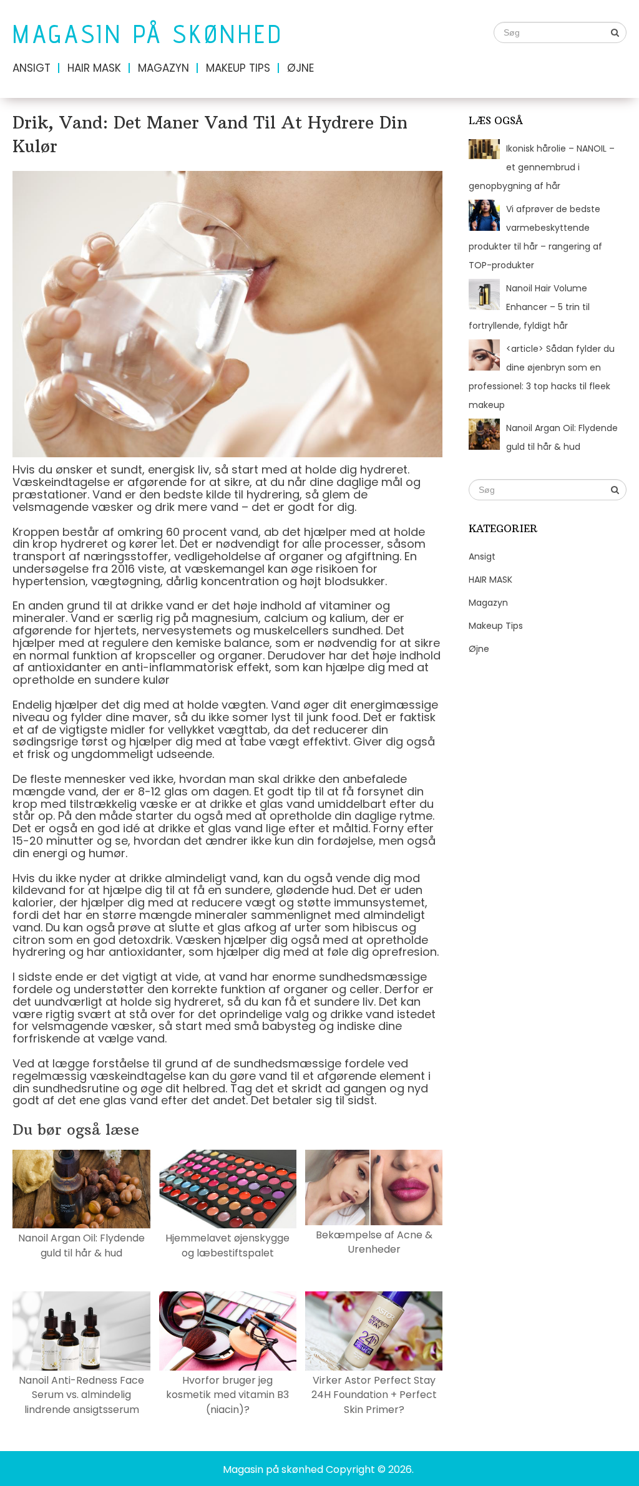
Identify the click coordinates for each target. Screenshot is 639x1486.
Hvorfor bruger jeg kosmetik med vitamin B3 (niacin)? (227, 1395)
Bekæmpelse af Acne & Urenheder (374, 1242)
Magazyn (163, 68)
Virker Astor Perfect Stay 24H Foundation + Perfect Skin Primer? (374, 1395)
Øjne (300, 68)
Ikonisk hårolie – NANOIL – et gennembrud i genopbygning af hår (542, 167)
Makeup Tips (238, 68)
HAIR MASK (94, 68)
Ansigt (31, 68)
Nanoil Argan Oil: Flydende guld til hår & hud (81, 1245)
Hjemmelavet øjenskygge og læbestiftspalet (227, 1245)
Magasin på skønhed (147, 34)
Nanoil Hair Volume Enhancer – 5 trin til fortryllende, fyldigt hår (529, 307)
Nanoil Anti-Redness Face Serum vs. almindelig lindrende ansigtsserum (81, 1395)
